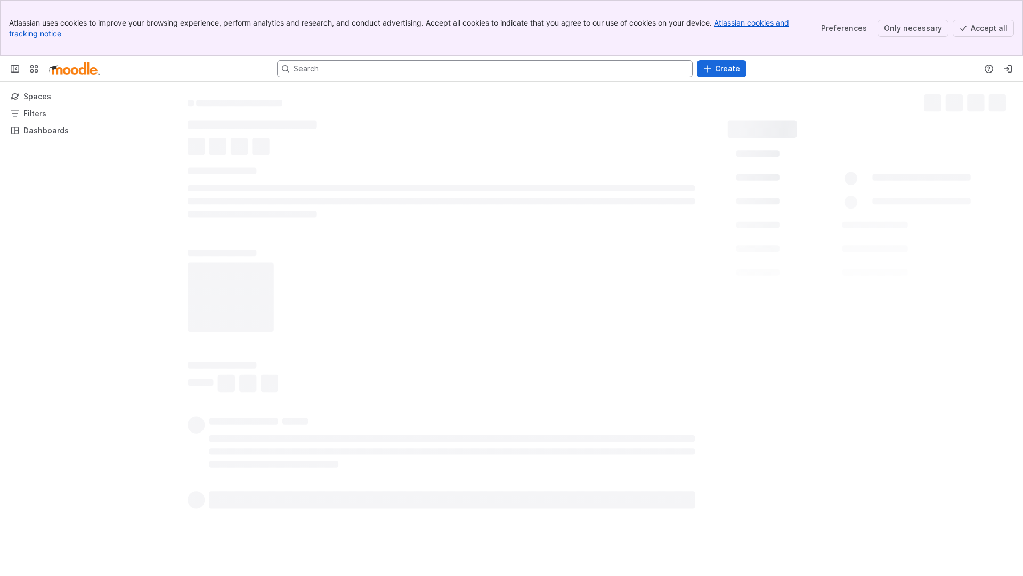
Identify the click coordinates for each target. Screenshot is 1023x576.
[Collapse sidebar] (14, 68)
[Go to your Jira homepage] (74, 68)
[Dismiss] (223, 491)
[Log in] (1008, 68)
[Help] (988, 68)
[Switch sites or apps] (34, 68)
